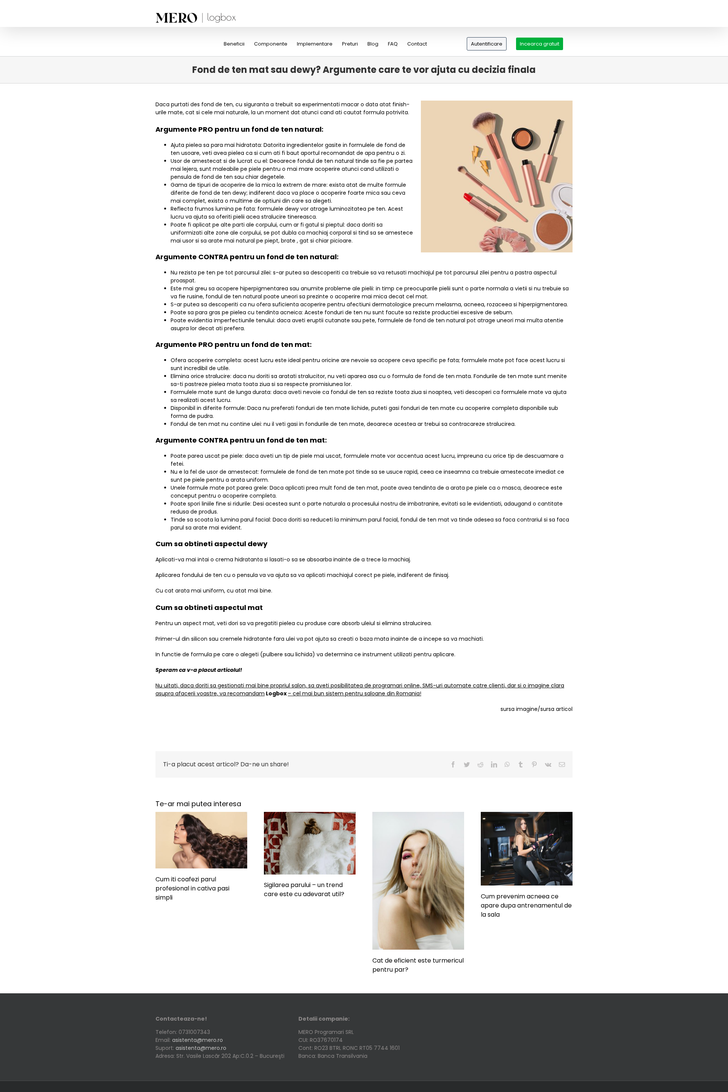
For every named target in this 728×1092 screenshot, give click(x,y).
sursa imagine (519, 709)
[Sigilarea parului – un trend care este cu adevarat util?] (310, 815)
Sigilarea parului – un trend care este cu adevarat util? (304, 889)
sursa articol (556, 709)
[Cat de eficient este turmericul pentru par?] (418, 815)
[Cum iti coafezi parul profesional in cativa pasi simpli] (201, 815)
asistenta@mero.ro (197, 1040)
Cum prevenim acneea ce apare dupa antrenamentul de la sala (526, 905)
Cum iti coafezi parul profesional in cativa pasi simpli (192, 888)
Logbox (276, 693)
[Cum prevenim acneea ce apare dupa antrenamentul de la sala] (527, 815)
